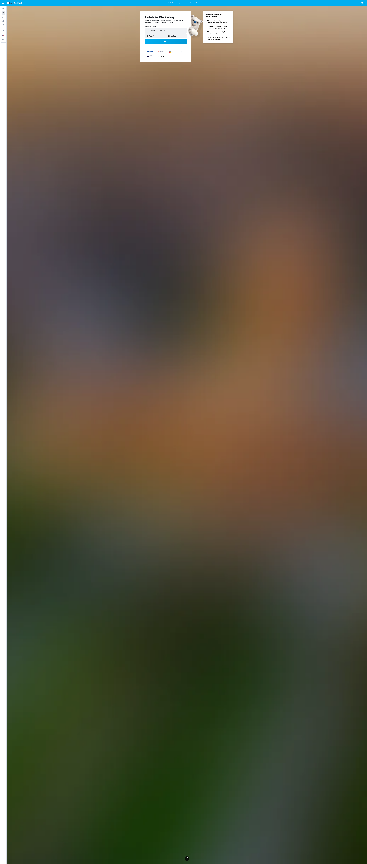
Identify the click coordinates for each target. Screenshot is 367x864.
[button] (3, 3)
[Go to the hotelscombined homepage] (14, 3)
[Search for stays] (3, 13)
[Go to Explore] (3, 25)
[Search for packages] (3, 21)
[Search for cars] (3, 17)
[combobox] (151, 26)
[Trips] (3, 30)
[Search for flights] (3, 9)
